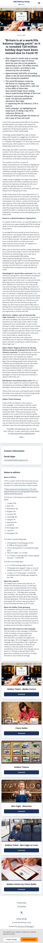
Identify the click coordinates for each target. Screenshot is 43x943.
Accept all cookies (29, 939)
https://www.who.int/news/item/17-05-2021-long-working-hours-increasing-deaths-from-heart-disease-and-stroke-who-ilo (21, 491)
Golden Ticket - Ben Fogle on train (21, 845)
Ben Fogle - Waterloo (21, 806)
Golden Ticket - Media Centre (21, 689)
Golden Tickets (21, 767)
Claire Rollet (22, 728)
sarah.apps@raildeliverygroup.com (16, 460)
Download (21, 694)
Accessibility (21, 906)
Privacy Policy (21, 902)
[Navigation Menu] (39, 3)
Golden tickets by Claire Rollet (21, 884)
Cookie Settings (21, 919)
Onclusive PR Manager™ (26, 926)
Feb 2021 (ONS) (21, 545)
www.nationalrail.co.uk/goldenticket (22, 433)
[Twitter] (21, 912)
